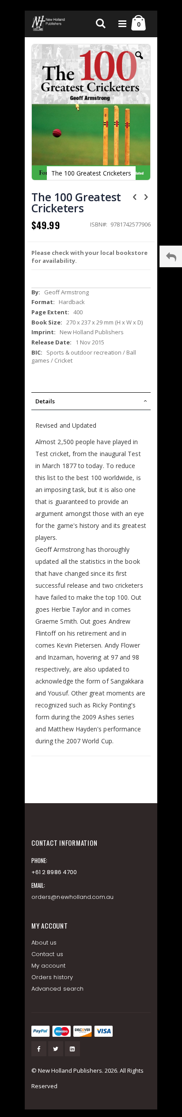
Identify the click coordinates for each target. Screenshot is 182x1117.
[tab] (91, 401)
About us (44, 942)
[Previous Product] (135, 196)
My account (48, 965)
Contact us (47, 954)
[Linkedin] (72, 1048)
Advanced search (57, 988)
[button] (139, 62)
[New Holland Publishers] (49, 24)
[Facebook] (38, 1048)
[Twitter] (55, 1048)
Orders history (52, 977)
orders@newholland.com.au (72, 897)
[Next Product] (146, 196)
